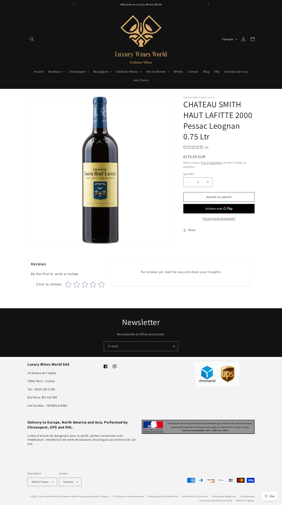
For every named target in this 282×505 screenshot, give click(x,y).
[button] (32, 39)
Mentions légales (245, 500)
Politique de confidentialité (163, 496)
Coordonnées (247, 496)
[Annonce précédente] (73, 4)
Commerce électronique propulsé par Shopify (84, 496)
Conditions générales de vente (215, 500)
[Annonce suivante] (208, 4)
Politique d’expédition (224, 496)
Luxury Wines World (49, 496)
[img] (193, 148)
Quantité (188, 174)
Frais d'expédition (211, 162)
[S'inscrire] (173, 346)
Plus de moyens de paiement (219, 218)
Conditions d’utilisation (195, 496)
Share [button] (192, 230)
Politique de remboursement (128, 496)
